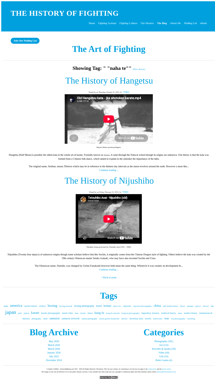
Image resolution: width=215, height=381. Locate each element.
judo (20, 313)
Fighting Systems (107, 23)
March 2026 (54, 345)
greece (198, 306)
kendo (83, 313)
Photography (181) (163, 341)
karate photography (50, 313)
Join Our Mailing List (25, 40)
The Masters (147, 23)
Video (126, 92)
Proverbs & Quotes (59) (164, 348)
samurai (54, 318)
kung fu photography (131, 313)
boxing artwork (65, 306)
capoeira (127, 306)
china (157, 306)
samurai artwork (71, 318)
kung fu (99, 312)
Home (92, 23)
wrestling (191, 318)
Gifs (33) (163, 356)
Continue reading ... (109, 170)
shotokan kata (136, 318)
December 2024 (54, 360)
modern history (190, 313)
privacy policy (166, 369)
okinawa (26, 318)
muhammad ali (205, 313)
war (166, 318)
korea (90, 313)
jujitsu (26, 313)
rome (45, 318)
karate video (67, 313)
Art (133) (163, 345)
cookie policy (152, 369)
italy (212, 306)
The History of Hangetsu (109, 80)
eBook (203, 23)
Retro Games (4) (164, 360)
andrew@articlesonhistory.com (166, 372)
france (182, 306)
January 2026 (54, 352)
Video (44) (163, 352)
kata (77, 313)
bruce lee (117, 306)
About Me (175, 23)
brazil (99, 306)
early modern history (170, 306)
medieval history (168, 313)
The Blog (162, 23)
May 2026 (54, 341)
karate (35, 313)
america (16, 305)
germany (190, 306)
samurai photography (89, 319)
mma (180, 313)
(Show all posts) (139, 69)
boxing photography (84, 306)
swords (148, 318)
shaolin (124, 318)
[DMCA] (108, 378)
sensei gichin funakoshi (109, 318)
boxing (52, 306)
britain (107, 305)
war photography (178, 318)
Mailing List (190, 23)
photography (36, 319)
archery (42, 306)
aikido (6, 306)
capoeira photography (142, 306)
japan (10, 312)
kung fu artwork (113, 313)
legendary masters (150, 313)
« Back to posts (108, 277)
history (206, 306)
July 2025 (54, 356)
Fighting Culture (128, 23)
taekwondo (157, 318)
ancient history (30, 306)
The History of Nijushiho (109, 180)
